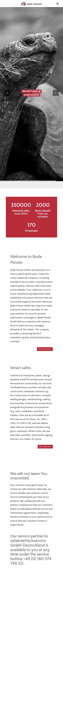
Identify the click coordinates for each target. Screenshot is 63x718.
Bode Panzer (31, 3)
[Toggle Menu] (58, 3)
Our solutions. (45, 446)
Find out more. (44, 349)
